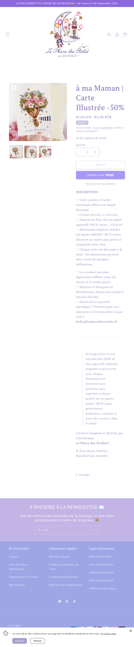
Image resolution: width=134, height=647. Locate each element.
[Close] (130, 630)
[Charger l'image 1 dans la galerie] (16, 152)
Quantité (80, 144)
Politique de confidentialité (66, 584)
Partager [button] (84, 474)
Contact (14, 556)
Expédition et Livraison (23, 576)
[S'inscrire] (95, 530)
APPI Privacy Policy (101, 556)
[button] (7, 34)
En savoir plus (108, 633)
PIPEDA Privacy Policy (102, 588)
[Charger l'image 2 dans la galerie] (30, 152)
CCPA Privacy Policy (101, 564)
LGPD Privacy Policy (101, 580)
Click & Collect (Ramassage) (18, 567)
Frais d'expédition (102, 127)
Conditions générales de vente (64, 567)
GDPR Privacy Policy (101, 572)
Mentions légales (59, 556)
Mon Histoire (17, 584)
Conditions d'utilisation (63, 576)
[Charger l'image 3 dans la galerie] (45, 152)
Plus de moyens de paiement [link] (100, 183)
